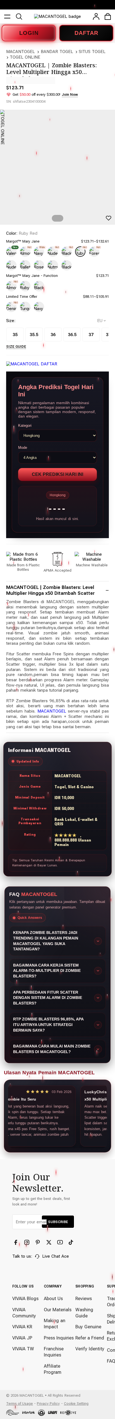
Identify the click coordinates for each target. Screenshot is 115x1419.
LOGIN (29, 33)
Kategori (25, 425)
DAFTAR (86, 33)
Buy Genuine (88, 1326)
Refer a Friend (89, 1338)
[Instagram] (27, 1242)
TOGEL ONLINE (25, 57)
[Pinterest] (38, 1242)
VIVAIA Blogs (25, 1298)
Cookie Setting (76, 1403)
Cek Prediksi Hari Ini (57, 474)
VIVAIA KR (22, 1326)
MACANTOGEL (20, 51)
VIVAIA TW (23, 1348)
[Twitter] (49, 1242)
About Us (53, 1298)
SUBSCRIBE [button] (58, 1222)
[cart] (107, 16)
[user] (96, 16)
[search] (19, 16)
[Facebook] (16, 1242)
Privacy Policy (48, 1403)
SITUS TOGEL (92, 51)
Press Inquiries (59, 1338)
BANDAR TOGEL (57, 51)
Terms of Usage (19, 1403)
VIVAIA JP (22, 1338)
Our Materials (57, 1309)
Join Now (70, 94)
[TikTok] (72, 1242)
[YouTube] (61, 1242)
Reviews (83, 1298)
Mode (22, 447)
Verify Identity (89, 1348)
